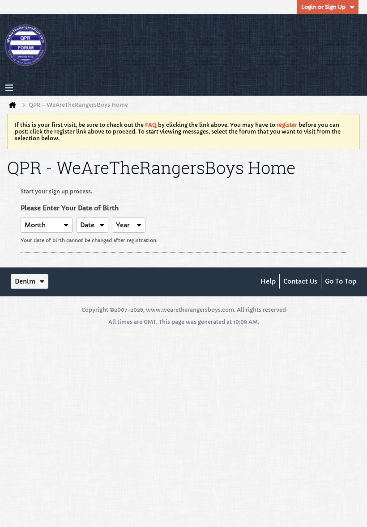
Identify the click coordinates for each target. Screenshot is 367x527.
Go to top (340, 281)
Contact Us (300, 281)
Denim (25, 281)
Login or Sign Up (323, 7)
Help (268, 281)
